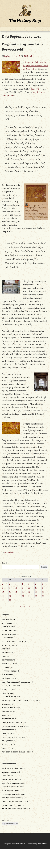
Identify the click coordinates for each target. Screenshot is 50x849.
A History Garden (8, 619)
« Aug (22, 606)
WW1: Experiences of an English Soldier (16, 752)
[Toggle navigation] (25, 29)
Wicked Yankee (7, 748)
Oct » (28, 606)
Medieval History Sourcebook (13, 783)
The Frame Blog (7, 734)
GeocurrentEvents (9, 664)
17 (16, 591)
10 (16, 587)
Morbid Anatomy (8, 689)
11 (22, 587)
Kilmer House (7, 675)
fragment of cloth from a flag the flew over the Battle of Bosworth (35, 65)
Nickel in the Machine (10, 697)
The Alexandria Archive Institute (15, 726)
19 (29, 591)
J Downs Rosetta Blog (9, 671)
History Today (7, 667)
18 (23, 591)
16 (10, 591)
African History (8, 627)
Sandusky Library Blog (10, 708)
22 (3, 595)
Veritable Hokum (8, 745)
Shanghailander (8, 711)
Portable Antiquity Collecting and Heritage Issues (21, 700)
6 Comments (9, 552)
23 (10, 595)
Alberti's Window (8, 631)
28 (43, 595)
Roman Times (6, 704)
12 (29, 587)
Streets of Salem (8, 719)
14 (43, 587)
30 (10, 600)
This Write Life (7, 741)
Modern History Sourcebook (12, 787)
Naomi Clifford (7, 693)
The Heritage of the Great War (13, 798)
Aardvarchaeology (9, 623)
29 (3, 600)
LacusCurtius (7, 776)
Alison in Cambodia (9, 634)
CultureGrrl (6, 653)
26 (29, 595)
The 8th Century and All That (13, 723)
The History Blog (25, 20)
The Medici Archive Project (12, 805)
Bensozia (5, 649)
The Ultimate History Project (13, 737)
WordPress (42, 843)
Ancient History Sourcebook (12, 768)
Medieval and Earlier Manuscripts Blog (16, 682)
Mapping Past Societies (10, 779)
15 (3, 591)
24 (16, 595)
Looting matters (8, 678)
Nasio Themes (20, 843)
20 (36, 591)
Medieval (28, 56)
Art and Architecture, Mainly (13, 642)
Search (4, 563)
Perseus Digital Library (11, 790)
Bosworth (35, 88)
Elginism (5, 656)
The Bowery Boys (8, 730)
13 (36, 587)
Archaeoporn (7, 638)
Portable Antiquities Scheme (13, 794)
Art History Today (8, 645)
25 (23, 595)
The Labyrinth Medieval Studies (14, 802)
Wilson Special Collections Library (15, 809)
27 (36, 595)
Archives (5, 820)
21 (43, 591)
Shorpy (4, 715)
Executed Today (8, 660)
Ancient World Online (10, 772)
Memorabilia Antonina (10, 686)
